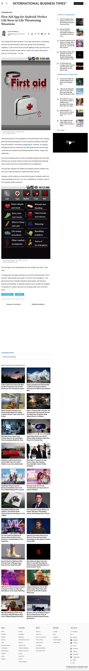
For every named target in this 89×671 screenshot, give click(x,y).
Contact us (38, 634)
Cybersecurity (22, 645)
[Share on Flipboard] (38, 33)
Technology (4, 648)
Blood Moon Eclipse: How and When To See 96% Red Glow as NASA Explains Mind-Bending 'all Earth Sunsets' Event (67, 55)
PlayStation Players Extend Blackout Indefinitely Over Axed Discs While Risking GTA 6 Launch (12, 487)
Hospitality (21, 634)
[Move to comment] (48, 33)
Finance (21, 642)
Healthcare (21, 637)
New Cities (21, 656)
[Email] (45, 33)
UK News (3, 634)
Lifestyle (3, 653)
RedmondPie (27, 144)
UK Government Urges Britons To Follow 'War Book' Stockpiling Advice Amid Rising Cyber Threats (38, 511)
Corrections (39, 645)
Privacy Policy (39, 639)
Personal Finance (5, 645)
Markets (3, 637)
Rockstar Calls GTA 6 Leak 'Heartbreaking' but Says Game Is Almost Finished (38, 487)
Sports (3, 656)
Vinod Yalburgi (14, 31)
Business (3, 639)
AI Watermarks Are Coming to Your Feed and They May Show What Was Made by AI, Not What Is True (67, 67)
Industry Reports (23, 661)
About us (38, 631)
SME (2, 642)
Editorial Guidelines (38, 304)
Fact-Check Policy (40, 650)
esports (20, 653)
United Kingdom (57, 639)
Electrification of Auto (24, 639)
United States (56, 642)
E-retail (20, 631)
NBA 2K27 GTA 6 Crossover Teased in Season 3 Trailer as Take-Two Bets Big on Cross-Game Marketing (13, 589)
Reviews (3, 659)
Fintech (20, 659)
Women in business (24, 650)
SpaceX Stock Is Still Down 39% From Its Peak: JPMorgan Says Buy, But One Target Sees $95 (11, 563)
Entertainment (4, 650)
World (2, 631)
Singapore (55, 637)
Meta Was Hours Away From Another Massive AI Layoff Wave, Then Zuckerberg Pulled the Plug (12, 438)
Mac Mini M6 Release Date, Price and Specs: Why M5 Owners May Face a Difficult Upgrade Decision (12, 614)
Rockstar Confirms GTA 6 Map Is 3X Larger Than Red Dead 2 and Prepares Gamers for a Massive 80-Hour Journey (67, 44)
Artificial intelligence (24, 648)
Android (45, 144)
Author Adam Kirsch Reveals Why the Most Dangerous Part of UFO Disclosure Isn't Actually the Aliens (12, 386)
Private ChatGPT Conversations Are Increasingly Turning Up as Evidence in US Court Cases (67, 32)
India (54, 634)
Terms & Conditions (41, 637)
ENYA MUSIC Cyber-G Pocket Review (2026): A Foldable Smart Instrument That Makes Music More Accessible (67, 102)
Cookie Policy (39, 642)
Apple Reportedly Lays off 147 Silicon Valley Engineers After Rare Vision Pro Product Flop (38, 438)
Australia (55, 631)
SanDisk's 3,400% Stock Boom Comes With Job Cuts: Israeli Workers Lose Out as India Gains (12, 462)
